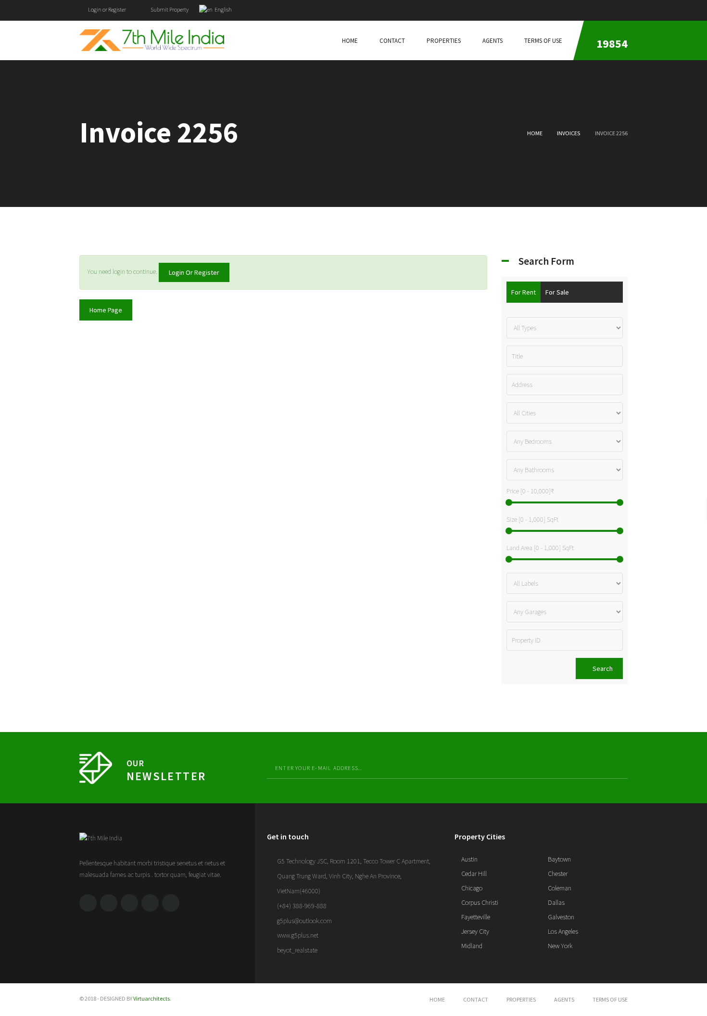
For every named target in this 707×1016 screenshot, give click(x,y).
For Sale (557, 292)
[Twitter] (607, 8)
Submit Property (169, 9)
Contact (475, 999)
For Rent (523, 292)
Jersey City (474, 931)
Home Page (105, 310)
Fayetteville (475, 917)
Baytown (558, 859)
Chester (557, 873)
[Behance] (129, 903)
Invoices (568, 133)
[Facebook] (588, 8)
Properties (521, 999)
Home (535, 133)
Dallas (555, 902)
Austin (469, 859)
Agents (564, 999)
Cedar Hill (473, 873)
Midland (471, 945)
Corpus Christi (479, 902)
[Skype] (150, 903)
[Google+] (625, 8)
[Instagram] (170, 903)
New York (559, 945)
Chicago (471, 888)
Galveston (560, 917)
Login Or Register (194, 272)
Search (602, 668)
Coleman (558, 888)
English (223, 9)
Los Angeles (562, 931)
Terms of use (610, 999)
